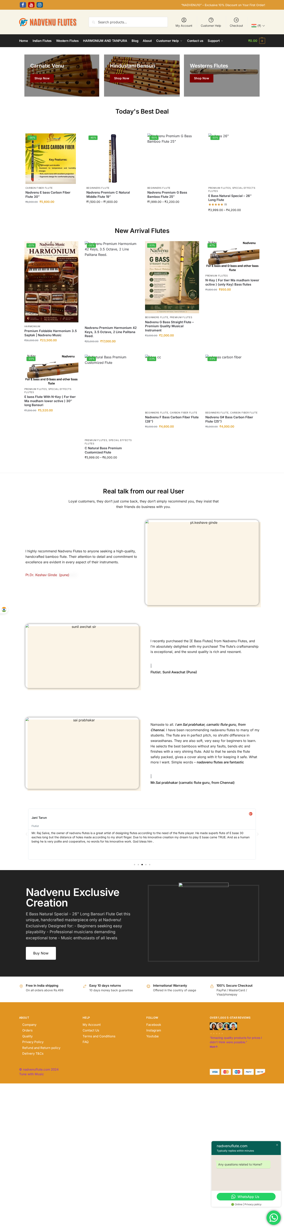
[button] (256, 41)
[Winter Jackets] (222, 75)
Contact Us (91, 1030)
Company (29, 1025)
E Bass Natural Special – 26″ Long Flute (230, 198)
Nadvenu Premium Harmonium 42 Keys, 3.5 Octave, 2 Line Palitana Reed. (111, 332)
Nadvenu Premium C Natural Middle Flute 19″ (108, 194)
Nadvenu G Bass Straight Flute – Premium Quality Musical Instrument (169, 326)
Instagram (153, 1030)
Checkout (236, 25)
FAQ (86, 1042)
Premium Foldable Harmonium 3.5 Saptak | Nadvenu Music (50, 333)
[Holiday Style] (142, 75)
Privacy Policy (33, 1042)
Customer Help (211, 25)
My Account (184, 25)
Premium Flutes (219, 187)
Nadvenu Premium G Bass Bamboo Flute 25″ (167, 194)
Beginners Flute (98, 187)
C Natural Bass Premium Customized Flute (103, 450)
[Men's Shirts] (61, 75)
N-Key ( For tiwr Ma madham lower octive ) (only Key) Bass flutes (232, 282)
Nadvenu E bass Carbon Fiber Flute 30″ (47, 194)
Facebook (153, 1025)
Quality (27, 1036)
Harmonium (32, 326)
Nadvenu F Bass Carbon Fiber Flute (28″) (172, 419)
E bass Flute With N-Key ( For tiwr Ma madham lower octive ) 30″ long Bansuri (50, 401)
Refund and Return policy (41, 1048)
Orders (27, 1030)
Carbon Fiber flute (39, 187)
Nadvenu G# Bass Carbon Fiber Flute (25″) (229, 419)
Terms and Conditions (99, 1036)
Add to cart (50, 211)
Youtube (152, 1036)
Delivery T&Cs (33, 1053)
